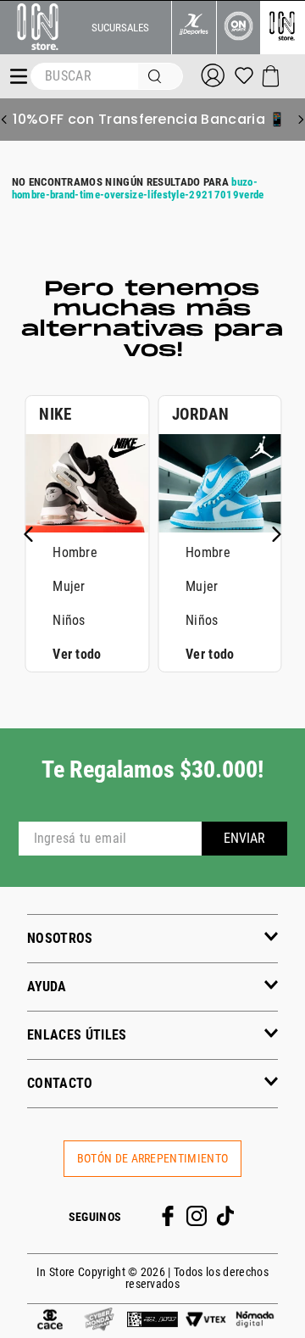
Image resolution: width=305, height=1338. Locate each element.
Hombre (75, 552)
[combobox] (106, 76)
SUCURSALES (120, 27)
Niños (69, 620)
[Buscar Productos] (158, 76)
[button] (152, 938)
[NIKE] (86, 528)
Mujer (69, 586)
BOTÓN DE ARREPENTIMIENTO (153, 1158)
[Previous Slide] (4, 119)
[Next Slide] (301, 119)
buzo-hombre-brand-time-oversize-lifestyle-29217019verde (138, 188)
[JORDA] (219, 528)
